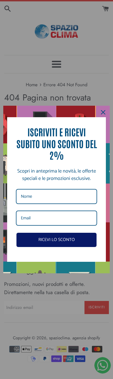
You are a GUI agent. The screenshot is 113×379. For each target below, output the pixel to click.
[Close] (103, 112)
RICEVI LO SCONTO (56, 239)
